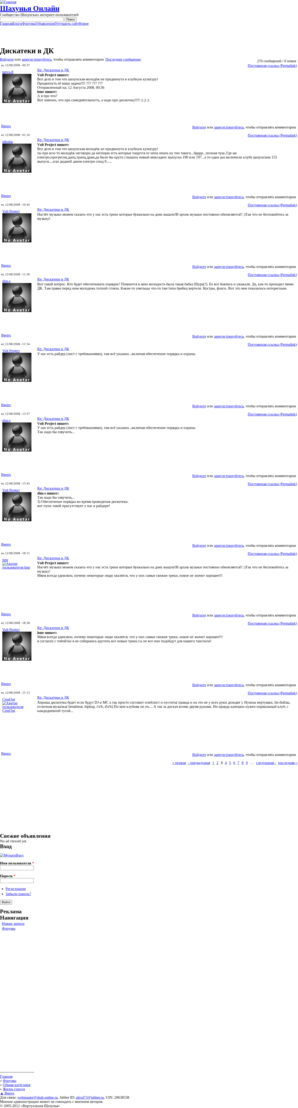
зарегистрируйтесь (36, 59)
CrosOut (8, 699)
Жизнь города (14, 1089)
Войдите (7, 59)
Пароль (7, 876)
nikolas (7, 142)
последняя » (287, 763)
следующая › (266, 763)
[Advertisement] (149, 36)
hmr (5, 560)
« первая (179, 763)
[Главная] (8, 2)
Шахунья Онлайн (29, 8)
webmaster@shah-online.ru (37, 1097)
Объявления (45, 24)
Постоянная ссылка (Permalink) (272, 66)
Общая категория (16, 1085)
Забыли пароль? (18, 894)
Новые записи (13, 924)
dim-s (6, 281)
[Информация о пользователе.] (16, 102)
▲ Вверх (7, 1093)
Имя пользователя (17, 863)
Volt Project (11, 211)
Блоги (17, 24)
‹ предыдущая (199, 763)
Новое (84, 24)
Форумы (29, 24)
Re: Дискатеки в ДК (53, 70)
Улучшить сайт (67, 24)
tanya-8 (7, 72)
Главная (6, 24)
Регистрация (16, 889)
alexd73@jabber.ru (90, 1097)
